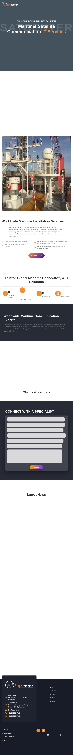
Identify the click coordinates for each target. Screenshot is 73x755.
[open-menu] (70, 4)
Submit (36, 467)
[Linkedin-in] (43, 730)
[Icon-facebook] (38, 730)
